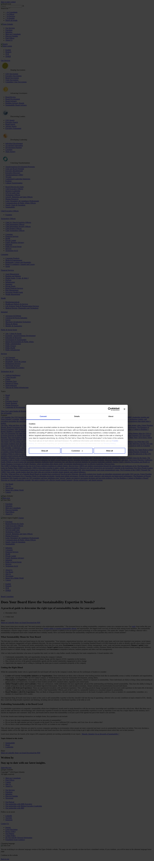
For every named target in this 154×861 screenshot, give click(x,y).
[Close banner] (124, 409)
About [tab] (110, 416)
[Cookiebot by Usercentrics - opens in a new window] (110, 409)
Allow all (109, 451)
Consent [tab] (43, 416)
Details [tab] (77, 416)
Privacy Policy (110, 443)
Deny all (44, 451)
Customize (75, 451)
